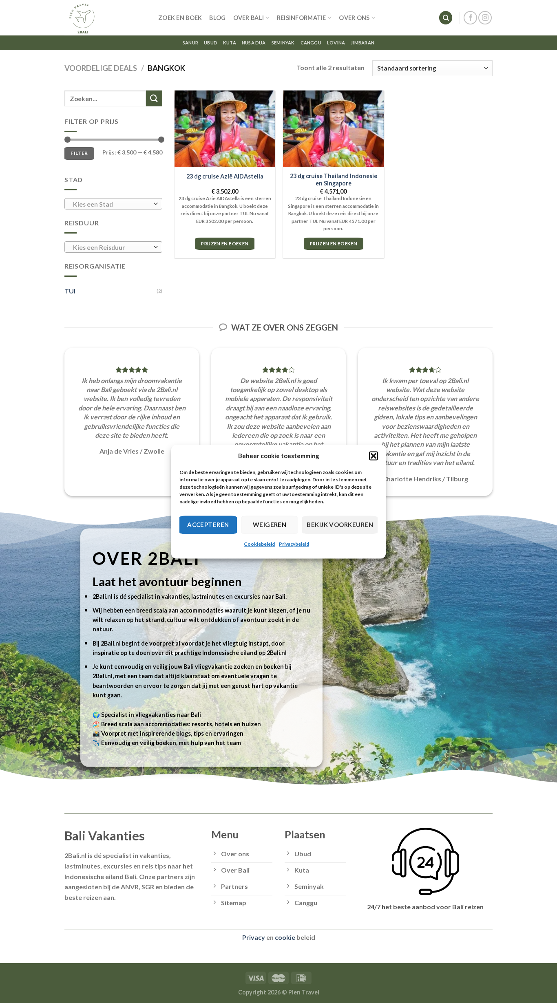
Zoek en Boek (180, 17)
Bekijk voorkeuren (340, 524)
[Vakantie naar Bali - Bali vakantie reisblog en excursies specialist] (105, 17)
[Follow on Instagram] (485, 17)
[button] (373, 456)
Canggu (311, 42)
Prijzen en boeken (224, 243)
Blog (217, 17)
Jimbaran (362, 42)
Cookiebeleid (259, 544)
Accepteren (208, 524)
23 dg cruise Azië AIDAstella (224, 176)
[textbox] (111, 204)
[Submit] (154, 98)
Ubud (210, 42)
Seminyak (283, 42)
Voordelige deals (100, 68)
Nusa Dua (254, 42)
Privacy (253, 937)
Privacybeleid (294, 544)
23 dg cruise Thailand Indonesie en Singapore (333, 179)
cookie (285, 937)
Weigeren (270, 524)
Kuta (229, 42)
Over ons (354, 17)
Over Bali (248, 17)
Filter (79, 153)
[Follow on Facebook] (470, 17)
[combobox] (113, 203)
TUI (69, 291)
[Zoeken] (445, 17)
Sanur (190, 42)
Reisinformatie (301, 17)
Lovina (336, 42)
